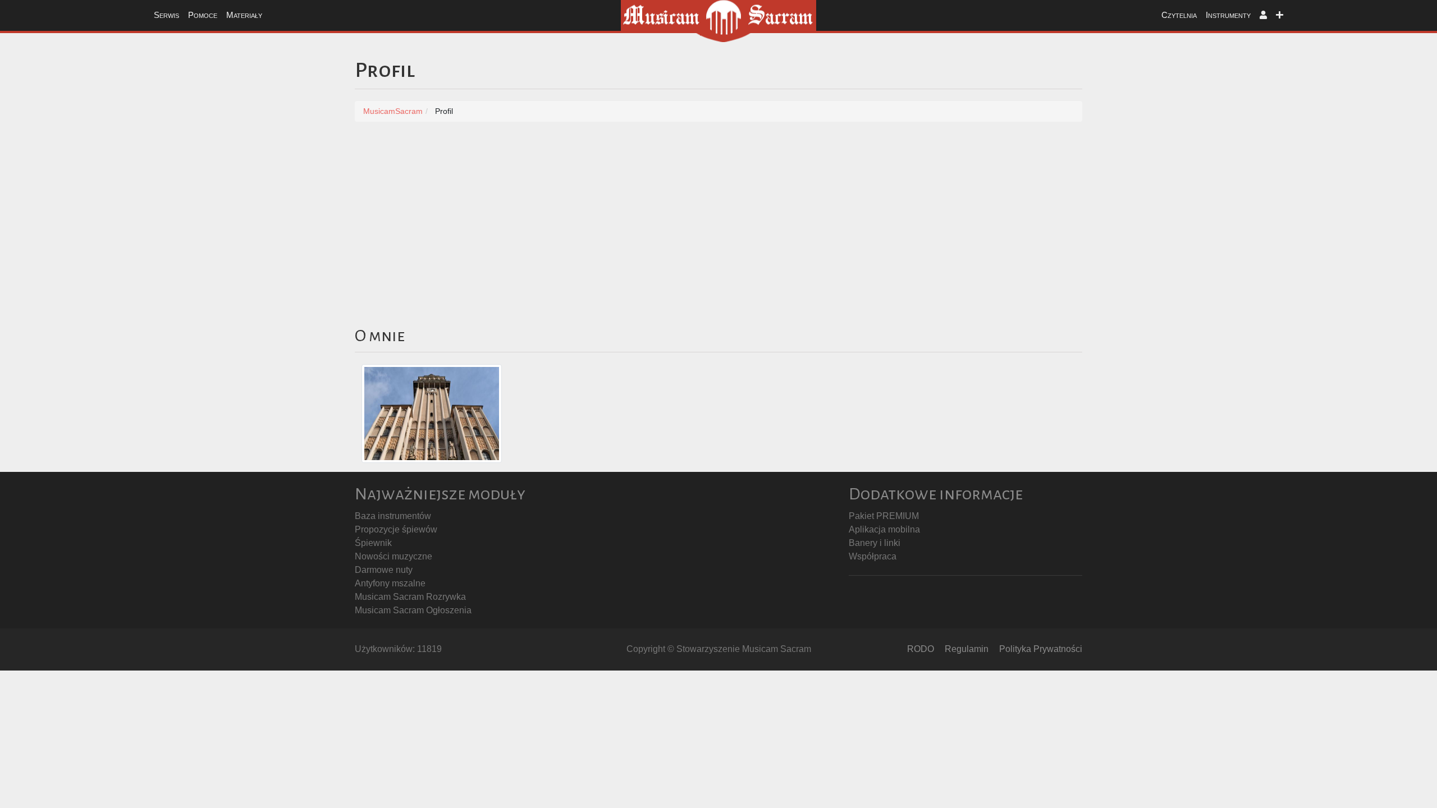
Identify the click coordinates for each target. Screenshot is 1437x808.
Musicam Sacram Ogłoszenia (413, 610)
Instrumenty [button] (1228, 15)
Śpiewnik (373, 543)
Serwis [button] (166, 15)
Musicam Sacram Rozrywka (410, 597)
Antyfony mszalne (390, 583)
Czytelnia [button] (1179, 15)
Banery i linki (874, 543)
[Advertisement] (718, 217)
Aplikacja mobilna (884, 529)
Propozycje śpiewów (396, 529)
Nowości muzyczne (393, 556)
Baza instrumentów (393, 516)
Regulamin (966, 649)
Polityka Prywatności (1040, 649)
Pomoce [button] (202, 15)
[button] (1263, 15)
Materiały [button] (244, 15)
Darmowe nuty (384, 570)
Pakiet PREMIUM (884, 516)
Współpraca (872, 556)
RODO (920, 649)
